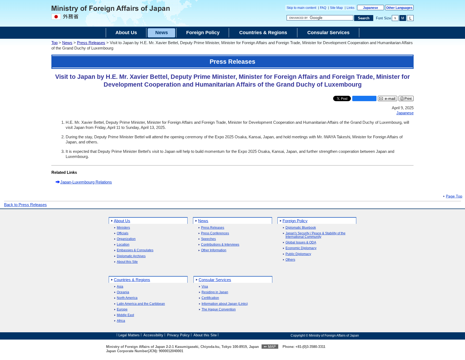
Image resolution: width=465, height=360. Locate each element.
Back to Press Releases (25, 204)
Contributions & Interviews (220, 244)
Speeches (208, 239)
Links (350, 8)
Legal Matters (129, 335)
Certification (210, 298)
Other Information (213, 250)
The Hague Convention (219, 309)
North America (127, 298)
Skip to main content (301, 8)
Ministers (123, 228)
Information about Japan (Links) (225, 304)
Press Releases (91, 42)
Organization (126, 239)
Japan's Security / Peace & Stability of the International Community (316, 235)
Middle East (125, 315)
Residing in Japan (215, 292)
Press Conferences (215, 233)
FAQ (323, 8)
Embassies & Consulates (135, 250)
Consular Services (215, 279)
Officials (122, 233)
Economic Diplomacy (301, 248)
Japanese (370, 8)
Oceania (123, 292)
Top (54, 42)
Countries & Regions (132, 279)
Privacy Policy (178, 335)
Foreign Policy (295, 220)
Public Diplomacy (298, 254)
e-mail (390, 99)
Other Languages (399, 8)
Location (123, 244)
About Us (122, 220)
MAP (272, 347)
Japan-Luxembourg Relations (86, 182)
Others (290, 260)
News (67, 42)
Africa (121, 321)
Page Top (454, 196)
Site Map (336, 8)
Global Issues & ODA (301, 242)
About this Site (127, 262)
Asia (120, 286)
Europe (122, 309)
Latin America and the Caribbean (141, 304)
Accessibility (153, 335)
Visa (205, 286)
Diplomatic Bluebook (301, 228)
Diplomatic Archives (131, 256)
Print (408, 99)
